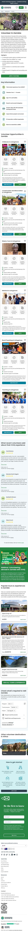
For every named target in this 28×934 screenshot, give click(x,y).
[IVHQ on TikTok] (7, 854)
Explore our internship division (15, 930)
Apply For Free (14, 76)
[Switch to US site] (2, 849)
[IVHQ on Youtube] (14, 854)
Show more (4, 464)
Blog (2, 879)
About (2, 877)
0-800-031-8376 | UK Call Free (7, 898)
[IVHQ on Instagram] (4, 854)
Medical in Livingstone (9, 291)
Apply (21, 7)
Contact (3, 891)
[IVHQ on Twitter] (9, 854)
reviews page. (20, 542)
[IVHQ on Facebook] (2, 854)
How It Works (4, 861)
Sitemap (3, 888)
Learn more (23, 619)
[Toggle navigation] (25, 7)
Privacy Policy (4, 884)
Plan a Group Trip (5, 866)
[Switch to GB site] (9, 849)
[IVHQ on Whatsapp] (17, 854)
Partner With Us (4, 886)
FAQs (2, 868)
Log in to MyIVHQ (4, 871)
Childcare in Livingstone (10, 142)
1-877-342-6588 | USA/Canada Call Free (10, 896)
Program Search (4, 862)
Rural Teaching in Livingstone (12, 340)
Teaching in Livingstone (10, 390)
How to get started (14, 762)
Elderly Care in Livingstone (11, 241)
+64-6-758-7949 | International (8, 895)
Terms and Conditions (6, 882)
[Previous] (2, 747)
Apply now (14, 790)
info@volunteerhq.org (6, 893)
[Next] (26, 747)
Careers (3, 880)
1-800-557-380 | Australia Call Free (8, 900)
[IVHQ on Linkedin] (12, 854)
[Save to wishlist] (25, 142)
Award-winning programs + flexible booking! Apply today (14, 2)
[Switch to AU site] (6, 849)
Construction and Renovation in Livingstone (12, 191)
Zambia (12, 468)
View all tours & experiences (14, 683)
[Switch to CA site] (13, 849)
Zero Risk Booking (5, 864)
